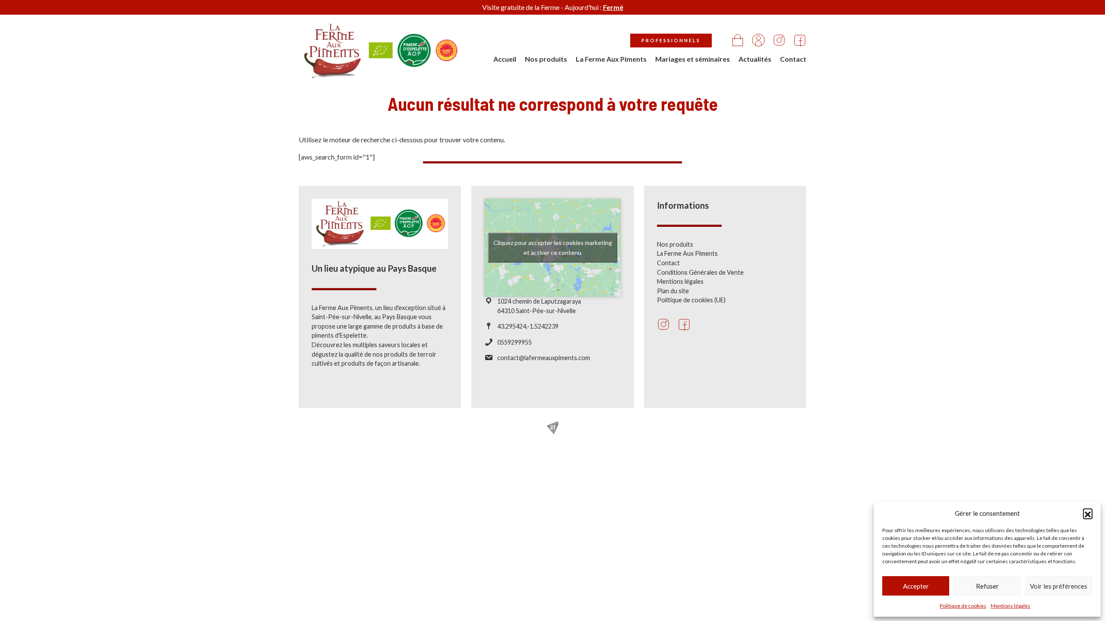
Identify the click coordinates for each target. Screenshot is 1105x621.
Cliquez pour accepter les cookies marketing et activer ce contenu (552, 247)
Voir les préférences (1058, 586)
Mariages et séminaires (692, 59)
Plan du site (673, 291)
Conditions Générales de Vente (700, 272)
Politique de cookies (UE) (691, 300)
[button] (1087, 513)
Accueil (504, 59)
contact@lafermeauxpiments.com (543, 357)
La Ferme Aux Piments (611, 59)
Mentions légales (1010, 605)
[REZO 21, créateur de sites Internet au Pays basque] (552, 428)
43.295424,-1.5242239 (528, 326)
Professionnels (671, 40)
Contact (793, 59)
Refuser (987, 586)
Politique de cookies (963, 605)
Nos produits (546, 59)
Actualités (755, 59)
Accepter (916, 586)
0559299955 (514, 342)
